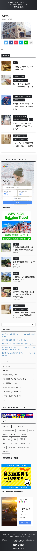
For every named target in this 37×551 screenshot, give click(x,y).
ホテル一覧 (6, 534)
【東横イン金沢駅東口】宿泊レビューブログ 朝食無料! (18, 354)
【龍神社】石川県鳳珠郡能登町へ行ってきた (17, 344)
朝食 (15, 439)
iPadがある (6, 426)
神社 (16, 443)
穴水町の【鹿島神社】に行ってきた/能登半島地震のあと (18, 335)
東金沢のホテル (7, 443)
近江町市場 (12, 447)
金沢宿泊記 (18, 6)
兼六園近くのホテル (8, 430)
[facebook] (11, 42)
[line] (26, 42)
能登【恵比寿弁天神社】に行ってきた (14, 340)
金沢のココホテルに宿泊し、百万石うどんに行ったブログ (23, 126)
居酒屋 (24, 435)
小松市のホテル (14, 435)
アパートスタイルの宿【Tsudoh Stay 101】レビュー (23, 86)
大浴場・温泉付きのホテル (17, 536)
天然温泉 (31, 430)
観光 (4, 447)
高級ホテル (6, 451)
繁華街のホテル (25, 443)
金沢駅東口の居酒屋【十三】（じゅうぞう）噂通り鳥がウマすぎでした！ (24, 294)
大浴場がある (21, 430)
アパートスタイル (18, 426)
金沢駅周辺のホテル (24, 447)
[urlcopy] (31, 42)
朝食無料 (22, 439)
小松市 (5, 435)
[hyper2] (21, 42)
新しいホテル (7, 439)
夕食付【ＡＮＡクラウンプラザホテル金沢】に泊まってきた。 (23, 106)
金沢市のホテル (15, 534)
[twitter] (6, 42)
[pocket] (16, 42)
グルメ (28, 536)
